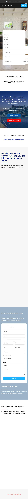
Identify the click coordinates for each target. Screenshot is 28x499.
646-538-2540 (8, 6)
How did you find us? (8, 355)
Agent (5, 362)
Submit (24, 5)
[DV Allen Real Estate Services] (14, 1)
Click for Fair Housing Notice (14, 494)
